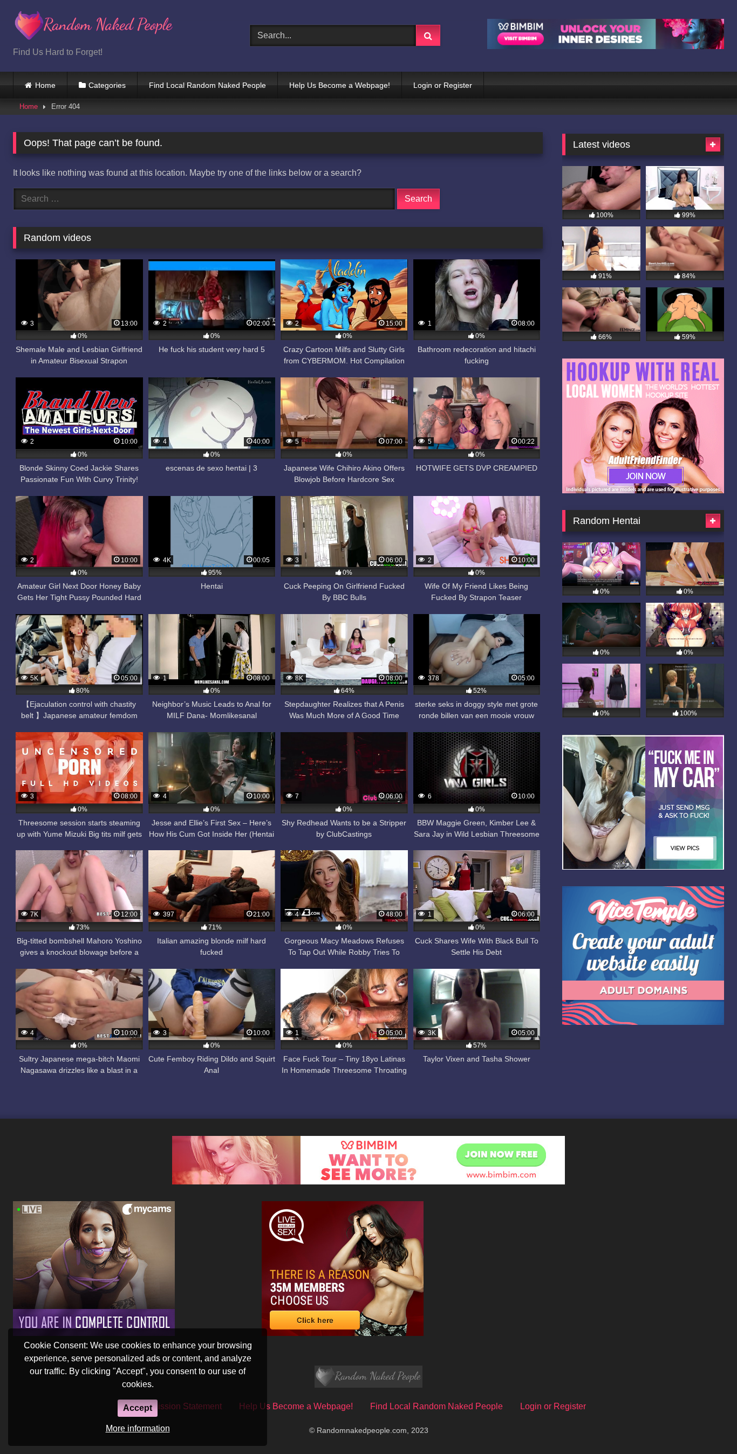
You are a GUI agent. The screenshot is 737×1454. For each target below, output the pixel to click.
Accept (137, 1407)
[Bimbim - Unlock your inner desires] (605, 46)
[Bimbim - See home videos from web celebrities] (368, 1181)
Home (45, 85)
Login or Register (442, 85)
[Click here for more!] (643, 490)
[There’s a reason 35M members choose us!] (343, 1333)
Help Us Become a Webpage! (339, 85)
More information (138, 1428)
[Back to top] (703, 1421)
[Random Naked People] (94, 27)
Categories (107, 85)
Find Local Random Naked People (207, 85)
